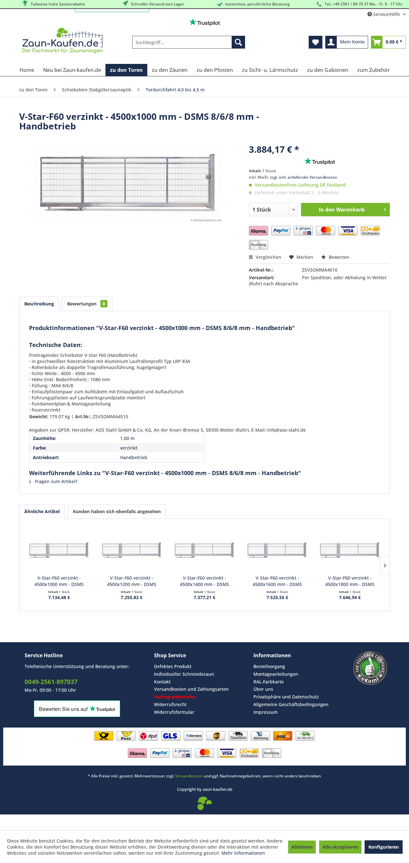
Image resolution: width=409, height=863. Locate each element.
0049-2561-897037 (51, 682)
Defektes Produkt (172, 666)
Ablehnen (302, 847)
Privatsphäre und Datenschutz (286, 697)
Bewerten (338, 257)
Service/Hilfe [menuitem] (386, 14)
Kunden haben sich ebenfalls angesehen (117, 511)
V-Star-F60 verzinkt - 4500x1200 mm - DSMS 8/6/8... (131, 581)
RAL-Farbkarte (268, 682)
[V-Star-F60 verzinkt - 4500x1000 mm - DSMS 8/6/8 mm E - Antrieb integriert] (59, 549)
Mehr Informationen (243, 853)
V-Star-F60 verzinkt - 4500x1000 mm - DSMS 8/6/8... (59, 581)
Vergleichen (267, 257)
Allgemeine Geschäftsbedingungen (290, 704)
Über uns (263, 689)
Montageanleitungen (275, 674)
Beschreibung (39, 304)
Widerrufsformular (174, 712)
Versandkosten (189, 776)
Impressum (265, 712)
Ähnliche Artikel (42, 511)
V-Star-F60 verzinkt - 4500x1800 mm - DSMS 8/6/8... (349, 581)
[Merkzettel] (315, 42)
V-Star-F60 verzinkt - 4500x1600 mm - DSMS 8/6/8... (277, 581)
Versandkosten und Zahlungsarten (191, 689)
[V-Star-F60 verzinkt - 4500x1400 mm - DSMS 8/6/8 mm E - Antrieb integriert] (204, 549)
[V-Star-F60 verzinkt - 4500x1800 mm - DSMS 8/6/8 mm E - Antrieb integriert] (350, 549)
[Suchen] (238, 42)
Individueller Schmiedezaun (184, 674)
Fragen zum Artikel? (55, 481)
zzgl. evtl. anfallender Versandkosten (303, 177)
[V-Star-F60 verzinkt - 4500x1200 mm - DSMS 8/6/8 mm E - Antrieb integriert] (132, 549)
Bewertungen (86, 304)
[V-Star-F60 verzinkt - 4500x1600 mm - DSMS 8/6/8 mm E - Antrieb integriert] (277, 549)
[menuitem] (188, 42)
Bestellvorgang (269, 666)
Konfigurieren (383, 847)
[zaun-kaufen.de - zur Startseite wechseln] (62, 40)
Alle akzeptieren (340, 847)
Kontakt (162, 682)
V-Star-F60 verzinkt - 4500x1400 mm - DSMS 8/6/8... (204, 581)
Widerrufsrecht (170, 704)
